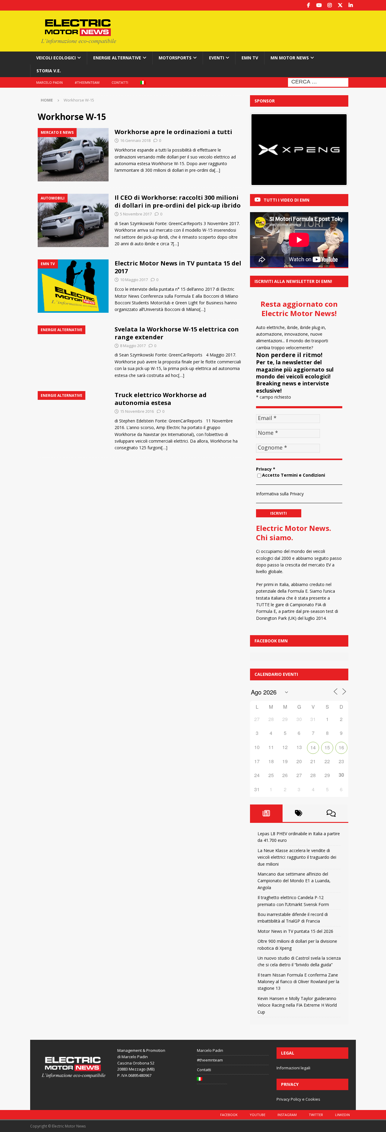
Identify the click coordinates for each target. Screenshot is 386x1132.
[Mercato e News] (73, 154)
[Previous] (262, 149)
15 (327, 747)
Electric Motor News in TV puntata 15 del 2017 (178, 267)
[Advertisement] (251, 30)
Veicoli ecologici (56, 58)
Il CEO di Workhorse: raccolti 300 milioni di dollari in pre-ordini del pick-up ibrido (178, 201)
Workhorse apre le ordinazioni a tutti (173, 132)
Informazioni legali (293, 1068)
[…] (217, 170)
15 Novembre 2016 (137, 411)
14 (313, 747)
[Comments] (331, 813)
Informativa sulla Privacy (280, 494)
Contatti (120, 82)
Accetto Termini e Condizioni (293, 475)
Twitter (316, 1114)
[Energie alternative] (73, 352)
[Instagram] (329, 5)
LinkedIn (342, 1114)
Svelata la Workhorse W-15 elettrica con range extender (177, 333)
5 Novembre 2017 (136, 214)
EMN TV (250, 58)
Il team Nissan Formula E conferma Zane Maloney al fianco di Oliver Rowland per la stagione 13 (298, 981)
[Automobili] (73, 220)
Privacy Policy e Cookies (298, 1099)
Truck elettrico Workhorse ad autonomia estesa (161, 399)
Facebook (229, 1114)
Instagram (287, 1114)
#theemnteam (87, 82)
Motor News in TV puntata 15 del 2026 (295, 931)
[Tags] (299, 813)
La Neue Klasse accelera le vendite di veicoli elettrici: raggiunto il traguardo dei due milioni (297, 857)
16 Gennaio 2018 (135, 140)
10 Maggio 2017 (134, 279)
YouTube (257, 1114)
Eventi (216, 58)
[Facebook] (308, 5)
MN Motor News (290, 58)
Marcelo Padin (49, 82)
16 (341, 747)
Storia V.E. (48, 71)
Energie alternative (117, 58)
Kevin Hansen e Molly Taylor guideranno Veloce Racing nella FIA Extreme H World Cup (297, 1005)
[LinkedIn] (350, 5)
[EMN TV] (73, 286)
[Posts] (266, 813)
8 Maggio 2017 (133, 345)
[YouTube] (319, 5)
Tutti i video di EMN (286, 200)
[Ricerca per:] (318, 82)
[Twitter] (340, 5)
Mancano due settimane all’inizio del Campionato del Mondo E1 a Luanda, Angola (294, 880)
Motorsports (175, 58)
